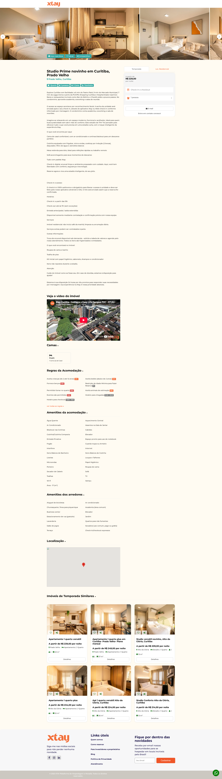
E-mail (150, 108)
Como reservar (97, 744)
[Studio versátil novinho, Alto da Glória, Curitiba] (155, 619)
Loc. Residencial (162, 69)
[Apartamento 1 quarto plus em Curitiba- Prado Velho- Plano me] (111, 619)
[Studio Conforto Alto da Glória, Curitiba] (155, 681)
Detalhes (67, 659)
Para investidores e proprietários (105, 749)
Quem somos (97, 739)
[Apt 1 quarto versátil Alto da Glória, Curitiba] (111, 681)
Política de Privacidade (101, 759)
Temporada (136, 69)
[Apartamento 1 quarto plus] (67, 681)
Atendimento (97, 764)
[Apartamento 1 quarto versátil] (67, 619)
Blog (93, 754)
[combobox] (152, 98)
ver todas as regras (55, 406)
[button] (219, 36)
